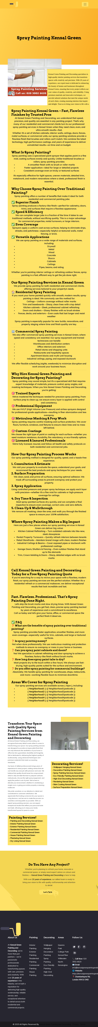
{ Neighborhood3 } (37, 694)
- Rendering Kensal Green (63, 781)
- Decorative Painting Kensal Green (67, 770)
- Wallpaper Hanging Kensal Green (67, 767)
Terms (82, 1024)
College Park (63, 952)
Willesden (62, 958)
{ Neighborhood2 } (37, 691)
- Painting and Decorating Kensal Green (26, 821)
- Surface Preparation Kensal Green (67, 787)
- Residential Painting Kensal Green (24, 829)
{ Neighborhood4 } (37, 697)
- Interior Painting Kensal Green (22, 823)
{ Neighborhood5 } (37, 700)
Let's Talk (47, 892)
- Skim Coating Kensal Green (64, 784)
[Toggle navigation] (85, 4)
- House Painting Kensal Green (22, 835)
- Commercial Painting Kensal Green (24, 832)
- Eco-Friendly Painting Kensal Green (67, 776)
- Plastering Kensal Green (20, 838)
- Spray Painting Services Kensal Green (68, 773)
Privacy (75, 1024)
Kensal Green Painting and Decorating (55, 1024)
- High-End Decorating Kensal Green (67, 778)
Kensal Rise (63, 955)
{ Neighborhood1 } (37, 688)
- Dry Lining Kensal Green (20, 841)
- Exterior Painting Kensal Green (22, 826)
